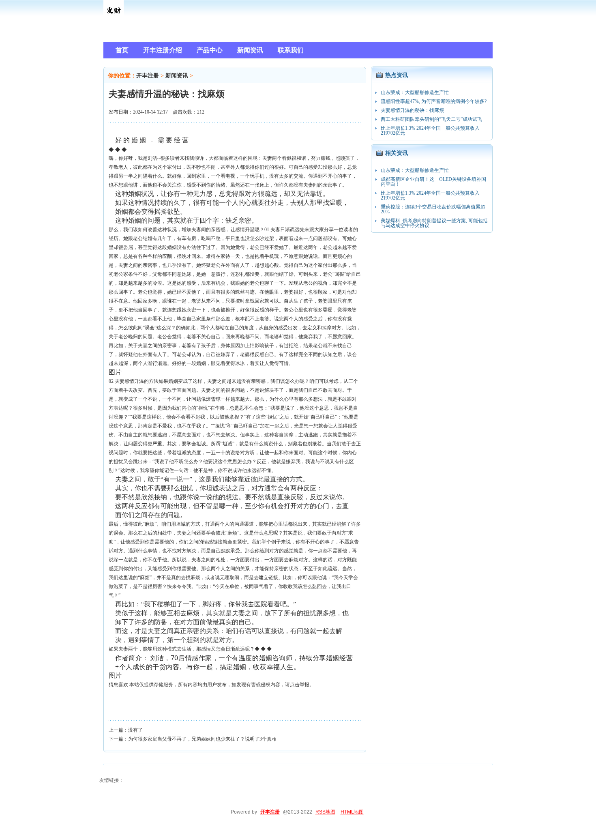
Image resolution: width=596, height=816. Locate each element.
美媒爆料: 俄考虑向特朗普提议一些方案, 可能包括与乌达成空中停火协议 (434, 223)
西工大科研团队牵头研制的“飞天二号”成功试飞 (431, 119)
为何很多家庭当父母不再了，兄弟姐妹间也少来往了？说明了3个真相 (202, 739)
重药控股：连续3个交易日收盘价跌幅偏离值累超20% (433, 209)
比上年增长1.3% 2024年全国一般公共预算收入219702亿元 (430, 130)
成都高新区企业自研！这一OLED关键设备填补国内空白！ (433, 181)
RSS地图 (325, 812)
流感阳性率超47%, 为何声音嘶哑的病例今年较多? (434, 101)
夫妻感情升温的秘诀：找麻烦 (412, 110)
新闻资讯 (176, 76)
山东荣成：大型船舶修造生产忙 (415, 92)
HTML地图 (352, 812)
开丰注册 (147, 76)
